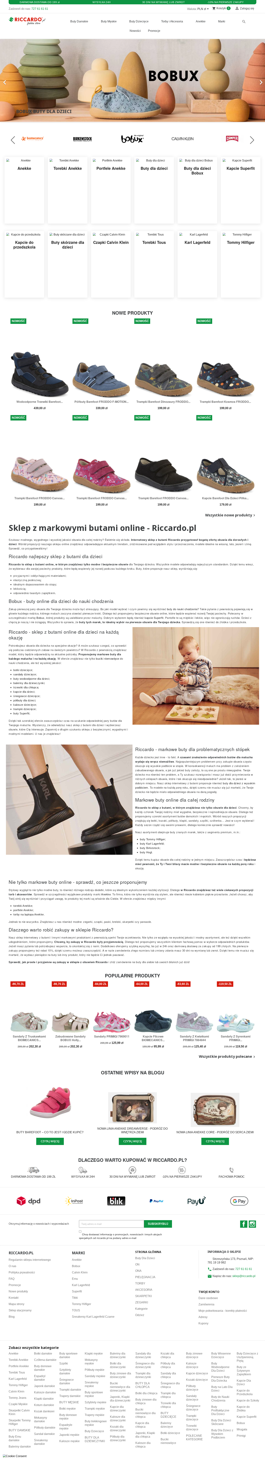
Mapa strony (16, 1304)
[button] (20, 80)
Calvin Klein (80, 1272)
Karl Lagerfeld (81, 1285)
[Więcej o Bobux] (83, 138)
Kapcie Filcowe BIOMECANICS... (153, 1038)
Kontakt (13, 1297)
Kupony (203, 1323)
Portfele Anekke (19, 1366)
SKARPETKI (143, 1296)
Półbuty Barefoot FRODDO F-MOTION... (101, 402)
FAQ (11, 1278)
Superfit (77, 1291)
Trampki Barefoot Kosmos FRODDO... (225, 402)
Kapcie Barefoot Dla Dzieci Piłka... (225, 498)
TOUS (76, 1310)
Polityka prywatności (22, 1272)
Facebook (243, 1224)
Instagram (252, 1224)
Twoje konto (208, 1292)
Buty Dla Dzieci (145, 1258)
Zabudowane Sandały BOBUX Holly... (70, 1038)
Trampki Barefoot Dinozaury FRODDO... (163, 402)
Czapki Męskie (18, 1404)
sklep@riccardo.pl (243, 1276)
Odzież (139, 1315)
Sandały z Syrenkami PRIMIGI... (235, 1038)
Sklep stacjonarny (20, 1310)
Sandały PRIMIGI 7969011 (111, 1036)
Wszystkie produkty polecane (227, 1056)
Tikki (75, 1297)
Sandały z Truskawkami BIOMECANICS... (29, 1038)
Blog (12, 1316)
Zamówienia (206, 1304)
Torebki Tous (17, 1372)
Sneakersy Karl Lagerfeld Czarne (93, 1316)
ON (137, 1264)
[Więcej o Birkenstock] (33, 138)
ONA (138, 1270)
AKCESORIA (143, 1289)
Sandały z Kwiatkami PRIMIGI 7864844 (194, 1038)
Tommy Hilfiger (81, 1304)
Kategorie (141, 1308)
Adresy (202, 1317)
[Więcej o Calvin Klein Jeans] (133, 138)
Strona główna (148, 1252)
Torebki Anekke (18, 1359)
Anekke (77, 1259)
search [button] (244, 22)
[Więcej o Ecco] (233, 138)
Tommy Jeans (17, 1397)
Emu (75, 1278)
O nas (12, 1266)
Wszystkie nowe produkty (230, 515)
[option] (132, 80)
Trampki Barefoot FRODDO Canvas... (39, 498)
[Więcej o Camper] (183, 138)
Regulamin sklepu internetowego (30, 1259)
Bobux (76, 1266)
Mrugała (242, 1429)
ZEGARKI (141, 1302)
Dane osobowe (208, 1298)
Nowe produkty (18, 1291)
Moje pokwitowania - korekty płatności (222, 1310)
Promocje (15, 1285)
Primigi (241, 1435)
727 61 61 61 (39, 8)
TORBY (140, 1283)
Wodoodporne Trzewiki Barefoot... (39, 402)
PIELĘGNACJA (145, 1277)
